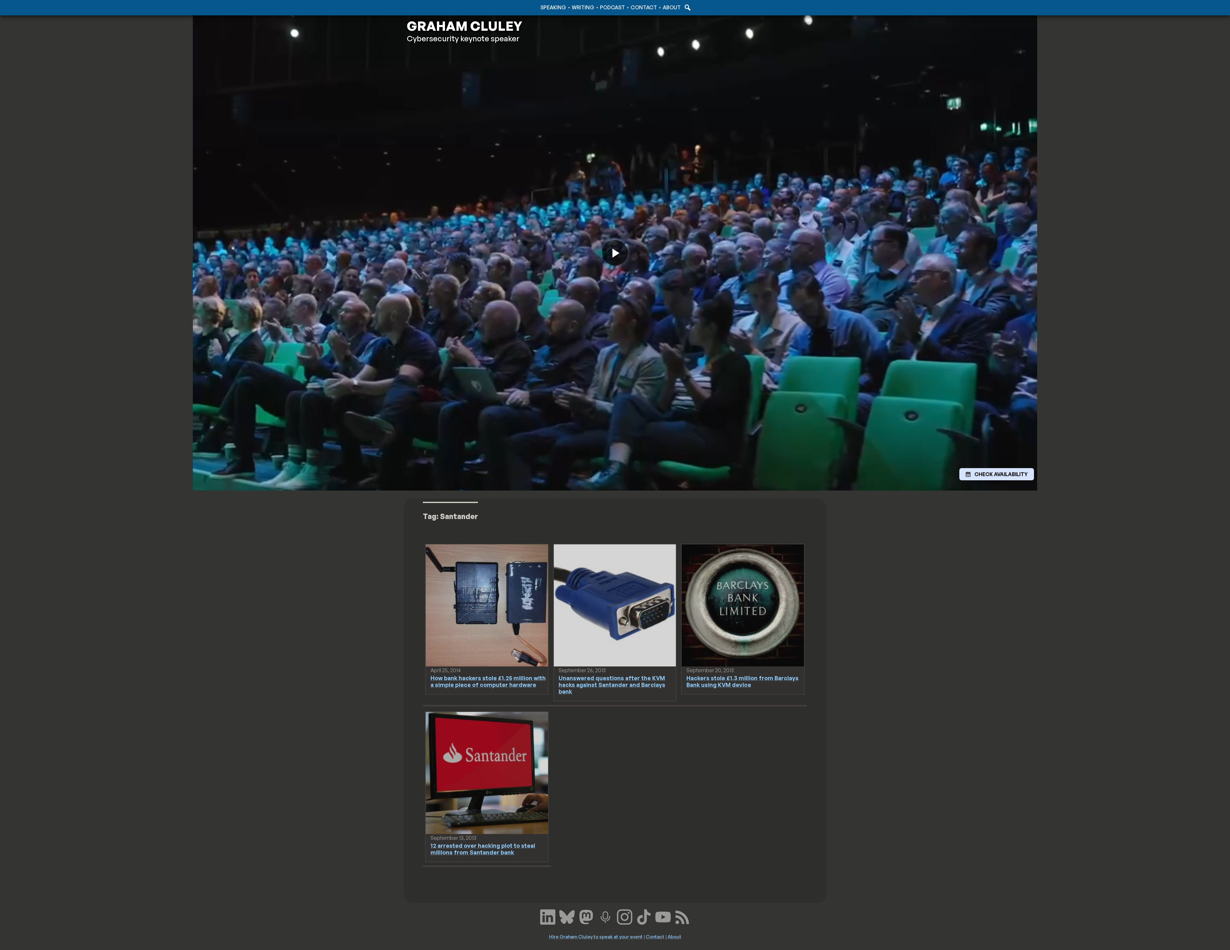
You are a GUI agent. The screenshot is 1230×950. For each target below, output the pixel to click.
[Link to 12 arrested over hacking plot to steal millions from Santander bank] (487, 772)
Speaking (553, 7)
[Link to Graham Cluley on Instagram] (624, 916)
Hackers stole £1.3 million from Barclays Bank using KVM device (742, 681)
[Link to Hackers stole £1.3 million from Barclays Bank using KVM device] (743, 605)
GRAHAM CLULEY (464, 26)
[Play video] (615, 253)
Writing (583, 7)
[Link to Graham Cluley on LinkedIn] (547, 916)
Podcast (612, 7)
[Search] (687, 7)
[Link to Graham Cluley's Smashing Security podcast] (605, 916)
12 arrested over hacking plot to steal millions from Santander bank (482, 849)
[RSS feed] (682, 916)
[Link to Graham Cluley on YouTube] (663, 916)
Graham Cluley (432, 7)
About (672, 7)
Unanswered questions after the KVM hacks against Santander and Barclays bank (612, 684)
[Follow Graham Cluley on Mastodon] (586, 916)
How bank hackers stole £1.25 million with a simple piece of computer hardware (488, 681)
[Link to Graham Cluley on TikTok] (644, 916)
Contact (644, 7)
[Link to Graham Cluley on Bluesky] (567, 916)
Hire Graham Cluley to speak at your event (596, 936)
